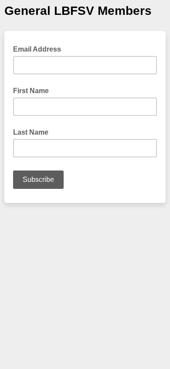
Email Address (39, 48)
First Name (31, 90)
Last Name (30, 132)
